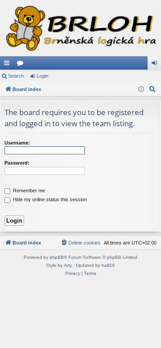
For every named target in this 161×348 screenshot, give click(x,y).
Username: (17, 142)
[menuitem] (152, 89)
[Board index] (80, 28)
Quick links (8, 65)
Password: (17, 163)
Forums (22, 65)
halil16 (108, 265)
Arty (68, 265)
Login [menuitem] (156, 65)
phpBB (57, 257)
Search (16, 76)
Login (42, 76)
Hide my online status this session (49, 199)
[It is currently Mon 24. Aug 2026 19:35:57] (141, 89)
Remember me (28, 190)
